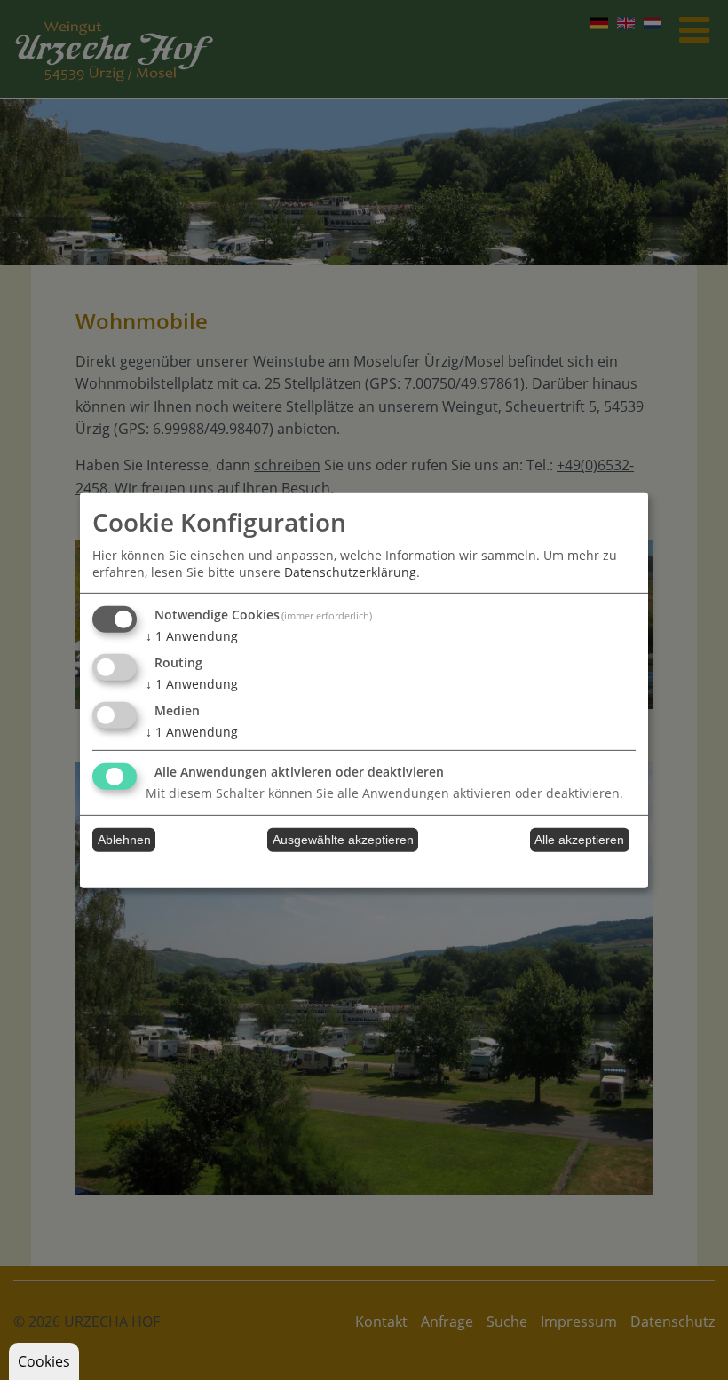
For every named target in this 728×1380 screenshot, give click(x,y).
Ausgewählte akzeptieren (343, 839)
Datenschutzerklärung (350, 572)
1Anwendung (192, 635)
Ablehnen (124, 839)
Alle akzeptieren (579, 839)
